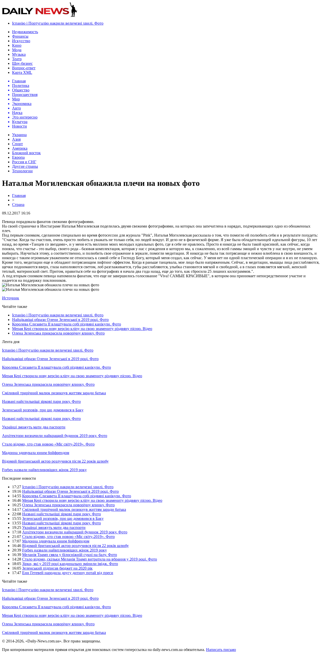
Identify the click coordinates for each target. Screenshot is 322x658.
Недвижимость (25, 32)
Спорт (17, 144)
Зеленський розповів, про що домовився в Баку (43, 410)
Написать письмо (221, 649)
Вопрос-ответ (23, 68)
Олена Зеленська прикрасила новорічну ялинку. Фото (58, 333)
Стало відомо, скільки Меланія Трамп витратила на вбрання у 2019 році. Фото (89, 559)
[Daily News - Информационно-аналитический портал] (39, 16)
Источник (10, 298)
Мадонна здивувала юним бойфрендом (35, 453)
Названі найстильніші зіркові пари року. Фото (41, 401)
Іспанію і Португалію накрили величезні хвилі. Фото (57, 23)
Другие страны (25, 166)
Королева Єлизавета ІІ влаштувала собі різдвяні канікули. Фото (66, 324)
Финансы (20, 36)
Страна (18, 204)
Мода (16, 50)
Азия (16, 139)
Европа (18, 157)
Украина (19, 135)
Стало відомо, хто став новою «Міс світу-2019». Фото (48, 444)
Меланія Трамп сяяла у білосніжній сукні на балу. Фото (69, 555)
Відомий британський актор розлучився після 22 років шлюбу (55, 461)
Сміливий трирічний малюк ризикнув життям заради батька (54, 393)
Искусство (21, 41)
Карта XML (22, 72)
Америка (19, 148)
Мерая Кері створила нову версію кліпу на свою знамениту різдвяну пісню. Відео (82, 328)
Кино (16, 45)
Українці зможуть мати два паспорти (33, 427)
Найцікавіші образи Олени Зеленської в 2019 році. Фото (60, 319)
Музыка (19, 54)
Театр (17, 59)
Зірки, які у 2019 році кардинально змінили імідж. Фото (70, 564)
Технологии (22, 171)
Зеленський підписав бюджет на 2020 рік (57, 568)
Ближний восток (26, 153)
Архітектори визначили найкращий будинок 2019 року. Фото (54, 435)
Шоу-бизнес (22, 63)
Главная (19, 195)
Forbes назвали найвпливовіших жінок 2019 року (44, 470)
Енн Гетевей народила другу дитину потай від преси (67, 573)
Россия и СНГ (24, 162)
